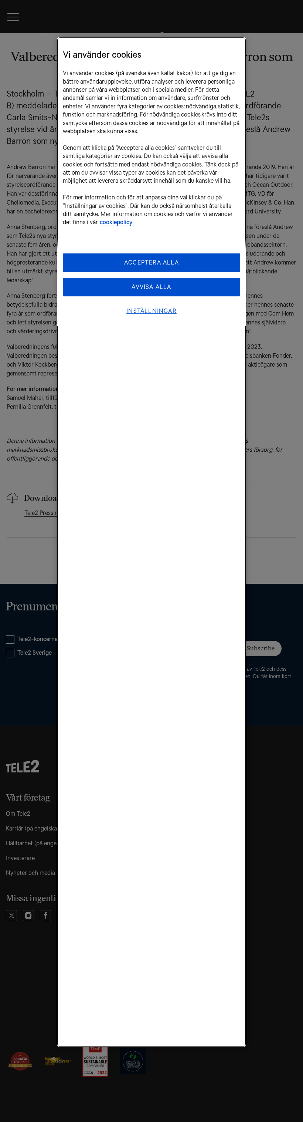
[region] (151, 542)
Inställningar (151, 310)
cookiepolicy (116, 222)
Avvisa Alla (151, 286)
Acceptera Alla (151, 262)
